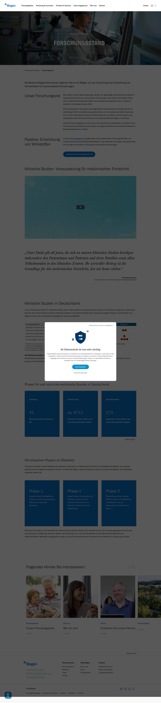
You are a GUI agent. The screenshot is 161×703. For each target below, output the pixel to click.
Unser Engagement (80, 6)
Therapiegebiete (27, 6)
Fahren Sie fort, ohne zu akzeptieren (100, 325)
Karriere (102, 6)
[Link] (152, 5)
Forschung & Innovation (44, 6)
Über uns (93, 6)
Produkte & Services (63, 6)
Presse (145, 6)
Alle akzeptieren (80, 367)
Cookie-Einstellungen (80, 373)
